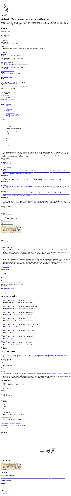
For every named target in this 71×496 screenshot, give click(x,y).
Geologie (8, 97)
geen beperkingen (7, 163)
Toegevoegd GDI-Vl (10, 113)
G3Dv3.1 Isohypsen (7, 395)
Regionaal (8, 105)
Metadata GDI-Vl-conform (12, 114)
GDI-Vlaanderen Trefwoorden (7, 108)
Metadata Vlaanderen (16, 13)
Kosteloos (8, 110)
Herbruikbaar (9, 109)
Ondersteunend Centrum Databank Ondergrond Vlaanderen (14, 64)
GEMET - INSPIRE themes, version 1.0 (9, 95)
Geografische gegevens (11, 116)
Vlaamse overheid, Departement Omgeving (10, 73)
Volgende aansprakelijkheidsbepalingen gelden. (13, 183)
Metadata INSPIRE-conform (12, 115)
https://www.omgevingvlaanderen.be (9, 77)
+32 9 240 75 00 (4, 59)
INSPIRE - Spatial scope (6, 104)
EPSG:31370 (6, 267)
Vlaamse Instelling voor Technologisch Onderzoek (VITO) (14, 86)
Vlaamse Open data (10, 111)
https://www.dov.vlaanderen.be (7, 62)
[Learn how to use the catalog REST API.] (3, 494)
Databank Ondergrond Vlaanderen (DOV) (10, 55)
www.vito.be (3, 89)
